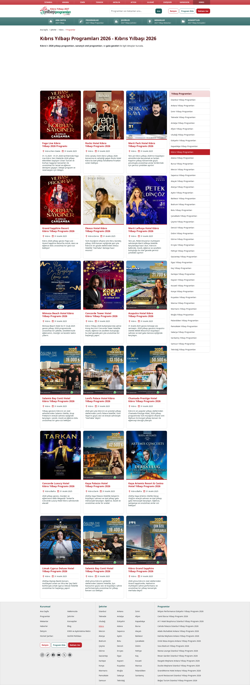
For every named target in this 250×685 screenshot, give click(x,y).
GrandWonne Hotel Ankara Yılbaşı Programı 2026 (179, 670)
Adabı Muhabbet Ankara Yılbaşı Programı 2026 (178, 631)
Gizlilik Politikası (74, 636)
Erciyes (120, 651)
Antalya (116, 2)
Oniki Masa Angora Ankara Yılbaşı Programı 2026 (179, 641)
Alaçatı (138, 631)
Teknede (99, 2)
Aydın (119, 636)
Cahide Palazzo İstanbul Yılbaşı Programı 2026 (178, 626)
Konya (101, 665)
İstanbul (48, 2)
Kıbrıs (201, 2)
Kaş (136, 656)
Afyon (133, 2)
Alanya (102, 636)
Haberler (44, 626)
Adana (120, 626)
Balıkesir (139, 636)
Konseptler (72, 621)
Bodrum (102, 641)
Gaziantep (103, 656)
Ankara (65, 2)
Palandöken (140, 670)
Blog (69, 626)
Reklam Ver (203, 11)
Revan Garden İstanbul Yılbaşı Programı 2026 (178, 656)
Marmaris (103, 670)
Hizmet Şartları (46, 636)
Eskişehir (167, 2)
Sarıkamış (139, 675)
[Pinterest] (70, 655)
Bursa (137, 626)
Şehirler (53, 30)
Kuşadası (121, 665)
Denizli (120, 646)
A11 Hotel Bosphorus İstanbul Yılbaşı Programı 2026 (181, 621)
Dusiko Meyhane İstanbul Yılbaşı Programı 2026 (179, 665)
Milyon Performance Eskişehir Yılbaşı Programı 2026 (180, 611)
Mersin (102, 631)
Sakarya (120, 675)
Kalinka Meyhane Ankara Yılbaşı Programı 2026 (178, 636)
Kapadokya (184, 2)
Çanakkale (139, 641)
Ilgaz (119, 656)
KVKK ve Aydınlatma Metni (79, 631)
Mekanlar (44, 621)
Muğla (120, 670)
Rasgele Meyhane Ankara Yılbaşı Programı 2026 (179, 661)
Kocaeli (138, 661)
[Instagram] (42, 655)
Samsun (102, 680)
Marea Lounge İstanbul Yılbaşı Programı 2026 (178, 651)
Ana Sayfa (44, 30)
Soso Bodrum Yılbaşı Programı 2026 (173, 646)
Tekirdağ (121, 680)
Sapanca (121, 631)
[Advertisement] (125, 67)
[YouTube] (59, 655)
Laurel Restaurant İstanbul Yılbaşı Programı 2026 (179, 675)
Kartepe (102, 661)
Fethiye (138, 651)
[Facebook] (53, 655)
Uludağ (150, 2)
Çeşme (102, 646)
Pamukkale (103, 675)
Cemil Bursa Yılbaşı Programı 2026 (173, 616)
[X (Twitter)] (64, 655)
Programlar (70, 30)
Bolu (119, 641)
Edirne (102, 651)
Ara (158, 11)
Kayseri (120, 661)
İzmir (82, 2)
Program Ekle (187, 11)
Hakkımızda (72, 611)
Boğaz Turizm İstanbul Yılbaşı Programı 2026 (177, 680)
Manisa (138, 665)
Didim (138, 646)
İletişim (173, 11)
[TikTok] (48, 655)
